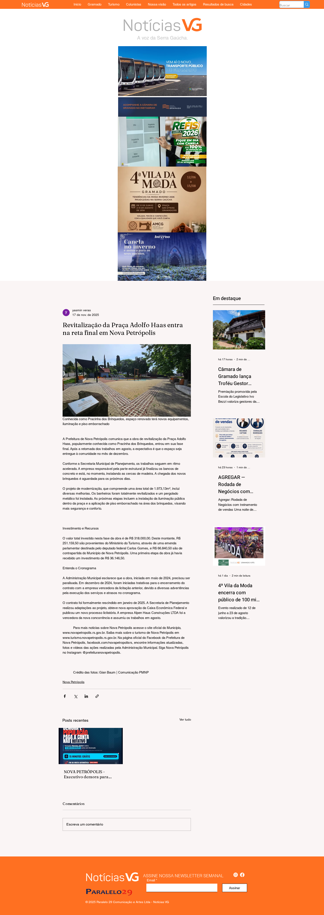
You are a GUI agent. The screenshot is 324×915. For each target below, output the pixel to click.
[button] (246, 4)
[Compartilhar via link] (97, 696)
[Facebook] (242, 875)
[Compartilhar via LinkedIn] (86, 696)
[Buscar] (307, 4)
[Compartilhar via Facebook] (65, 696)
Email (151, 880)
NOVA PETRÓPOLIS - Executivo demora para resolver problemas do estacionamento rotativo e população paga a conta (89, 774)
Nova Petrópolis (73, 682)
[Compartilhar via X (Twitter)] (75, 696)
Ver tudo (185, 719)
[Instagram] (235, 875)
